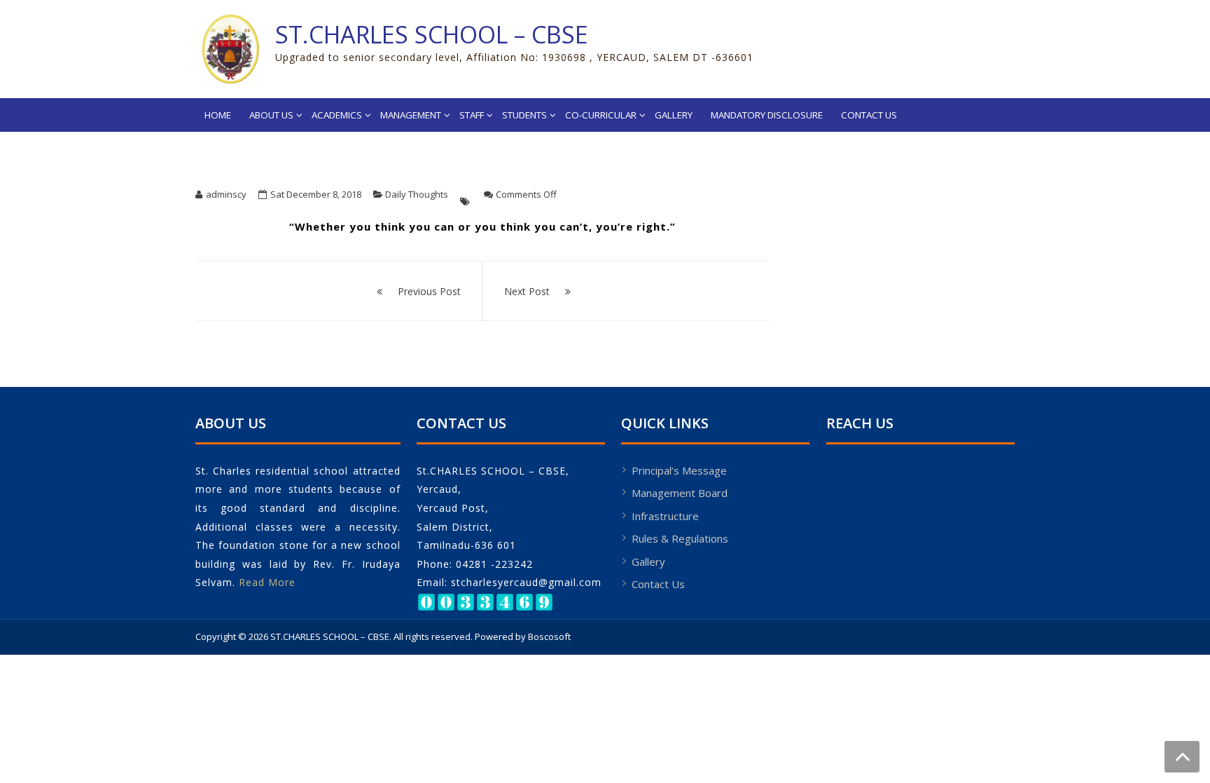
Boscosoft (549, 636)
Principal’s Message (679, 470)
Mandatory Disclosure (767, 115)
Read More (267, 582)
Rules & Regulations (680, 538)
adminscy (226, 194)
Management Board (680, 493)
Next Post (527, 291)
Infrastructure (665, 516)
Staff (471, 115)
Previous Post (429, 291)
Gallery (674, 115)
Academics (337, 115)
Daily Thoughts (416, 194)
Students (524, 115)
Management (410, 115)
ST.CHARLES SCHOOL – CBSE (431, 34)
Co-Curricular (601, 115)
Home (217, 115)
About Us (271, 115)
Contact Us (869, 115)
